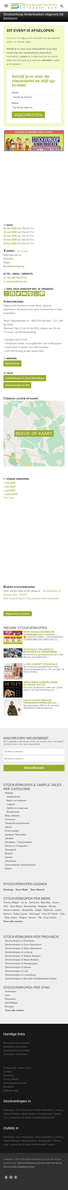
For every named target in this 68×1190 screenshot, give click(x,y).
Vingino (23, 917)
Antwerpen (10, 991)
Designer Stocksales (15, 834)
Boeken (9, 853)
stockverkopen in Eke (17, 385)
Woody (52, 906)
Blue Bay (45, 902)
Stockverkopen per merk (27, 898)
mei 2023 (10, 490)
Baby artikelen (12, 815)
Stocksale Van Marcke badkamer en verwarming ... (41, 650)
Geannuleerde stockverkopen (20, 864)
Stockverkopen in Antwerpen (20, 940)
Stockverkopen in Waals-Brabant (22, 959)
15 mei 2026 (10, 239)
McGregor (35, 913)
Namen (57, 1113)
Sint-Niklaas (11, 1002)
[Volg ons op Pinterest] (16, 1177)
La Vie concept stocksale (40, 664)
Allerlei (8, 827)
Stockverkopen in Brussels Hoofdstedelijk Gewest (30, 978)
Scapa (38, 910)
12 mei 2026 (10, 228)
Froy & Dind (50, 917)
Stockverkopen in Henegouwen (21, 963)
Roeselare (10, 999)
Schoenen (10, 819)
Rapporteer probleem (18, 613)
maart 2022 (11, 494)
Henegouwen (45, 1113)
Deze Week (22, 889)
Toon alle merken (13, 921)
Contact (7, 1071)
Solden (8, 868)
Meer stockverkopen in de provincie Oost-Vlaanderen (31, 598)
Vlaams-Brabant (11, 1113)
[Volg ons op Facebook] (6, 1177)
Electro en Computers (16, 846)
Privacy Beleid (10, 1079)
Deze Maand (37, 889)
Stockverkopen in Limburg (18, 952)
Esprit (58, 910)
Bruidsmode (13, 811)
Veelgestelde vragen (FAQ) (17, 1068)
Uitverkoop (10, 861)
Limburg (58, 1110)
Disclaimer (8, 1086)
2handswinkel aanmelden (16, 1050)
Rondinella (27, 910)
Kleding (9, 793)
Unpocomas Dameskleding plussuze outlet (40, 683)
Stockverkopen (31, 937)
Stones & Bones (11, 910)
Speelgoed (10, 849)
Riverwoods (30, 906)
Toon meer (9, 497)
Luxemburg (15, 1117)
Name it (7, 913)
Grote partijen (12, 830)
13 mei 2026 (10, 232)
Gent (7, 995)
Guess (55, 902)
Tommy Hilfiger (11, 902)
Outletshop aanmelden (15, 1046)
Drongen (9, 1006)
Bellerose (48, 910)
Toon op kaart (22, 251)
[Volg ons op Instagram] (11, 1177)
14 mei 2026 (10, 235)
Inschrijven (34, 768)
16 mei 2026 (10, 243)
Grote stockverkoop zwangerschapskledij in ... (40, 701)
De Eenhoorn (12, 363)
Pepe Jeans (11, 917)
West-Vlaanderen (44, 1110)
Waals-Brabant (29, 1113)
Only (62, 913)
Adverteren (9, 1075)
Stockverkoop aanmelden (16, 1043)
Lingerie (11, 804)
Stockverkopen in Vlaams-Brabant (22, 956)
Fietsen (9, 857)
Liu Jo (24, 902)
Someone (34, 902)
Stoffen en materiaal (17, 808)
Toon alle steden (14, 1010)
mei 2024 (10, 486)
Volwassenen (13, 796)
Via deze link (13, 38)
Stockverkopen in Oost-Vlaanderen (23, 944)
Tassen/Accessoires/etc (17, 823)
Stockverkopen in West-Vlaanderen (23, 948)
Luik (5, 1117)
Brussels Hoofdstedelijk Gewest (38, 1117)
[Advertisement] (34, 187)
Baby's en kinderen (17, 800)
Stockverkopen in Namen (18, 967)
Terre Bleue (16, 906)
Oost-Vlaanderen (25, 1110)
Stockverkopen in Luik (16, 971)
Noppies (42, 906)
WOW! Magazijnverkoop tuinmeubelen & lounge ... (40, 633)
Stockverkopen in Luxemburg (20, 974)
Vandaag (8, 889)
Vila (40, 917)
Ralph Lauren (20, 913)
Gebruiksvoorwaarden (14, 1083)
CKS (5, 906)
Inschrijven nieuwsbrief (15, 1054)
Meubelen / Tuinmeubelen (18, 842)
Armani (32, 917)
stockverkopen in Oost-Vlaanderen (24, 378)
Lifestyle (9, 838)
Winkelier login (10, 1090)
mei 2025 (10, 482)
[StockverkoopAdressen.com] (34, 6)
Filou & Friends (50, 913)
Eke (11, 258)
